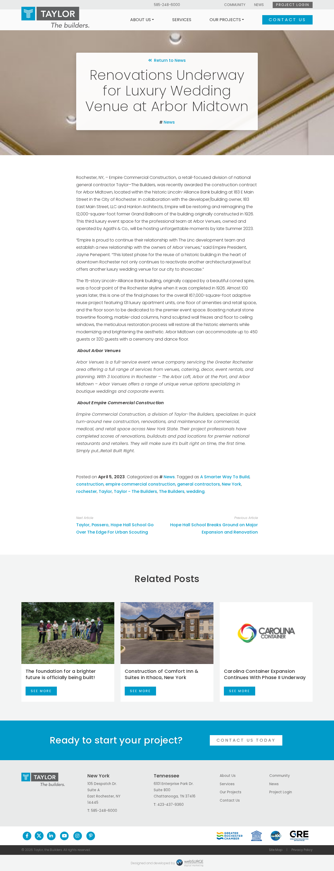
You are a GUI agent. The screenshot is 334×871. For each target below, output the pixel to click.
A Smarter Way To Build (224, 477)
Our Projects (225, 20)
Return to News (169, 60)
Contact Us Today (246, 740)
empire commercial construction (140, 484)
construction (90, 484)
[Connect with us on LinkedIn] (51, 835)
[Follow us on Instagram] (77, 835)
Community (234, 4)
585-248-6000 (167, 4)
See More (41, 691)
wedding (195, 491)
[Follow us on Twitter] (39, 835)
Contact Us (287, 20)
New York (231, 484)
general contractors (198, 484)
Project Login (292, 4)
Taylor (105, 491)
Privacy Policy (302, 850)
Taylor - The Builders (135, 491)
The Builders (171, 491)
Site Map (275, 850)
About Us (140, 20)
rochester (86, 491)
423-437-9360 (170, 804)
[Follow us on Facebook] (27, 835)
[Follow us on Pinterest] (90, 835)
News (259, 4)
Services (181, 20)
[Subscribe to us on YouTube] (64, 835)
